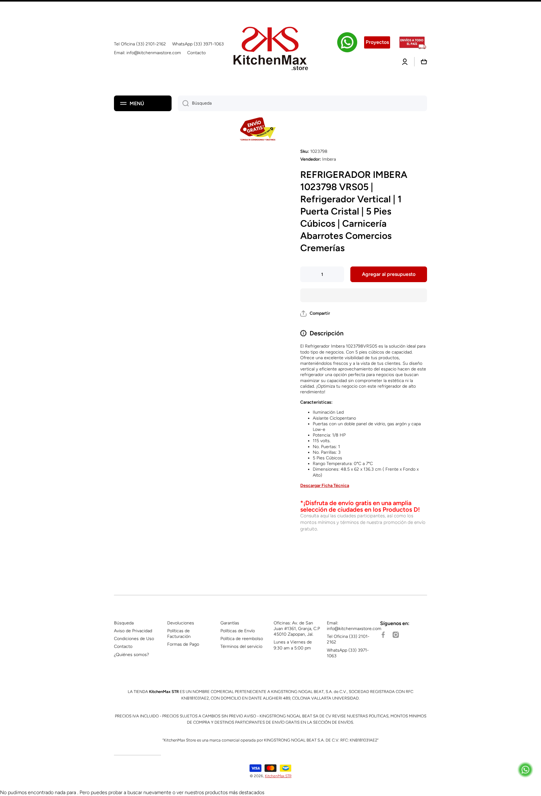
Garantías (229, 623)
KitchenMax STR (278, 776)
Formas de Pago (183, 644)
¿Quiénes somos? (131, 654)
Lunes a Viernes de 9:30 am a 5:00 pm (293, 644)
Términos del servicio (241, 646)
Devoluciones (180, 623)
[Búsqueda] (183, 103)
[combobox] (302, 103)
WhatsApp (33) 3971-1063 (348, 653)
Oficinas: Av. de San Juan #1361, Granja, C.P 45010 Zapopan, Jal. (297, 628)
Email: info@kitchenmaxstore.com (354, 625)
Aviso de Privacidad (133, 630)
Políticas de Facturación (179, 633)
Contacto (123, 646)
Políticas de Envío (237, 630)
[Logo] (270, 48)
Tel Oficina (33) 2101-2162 (348, 639)
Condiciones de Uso (134, 638)
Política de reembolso (241, 638)
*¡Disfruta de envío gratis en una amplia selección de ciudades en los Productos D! (360, 506)
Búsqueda (124, 623)
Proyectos (377, 42)
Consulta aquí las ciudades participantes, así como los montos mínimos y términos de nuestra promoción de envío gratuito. (362, 522)
